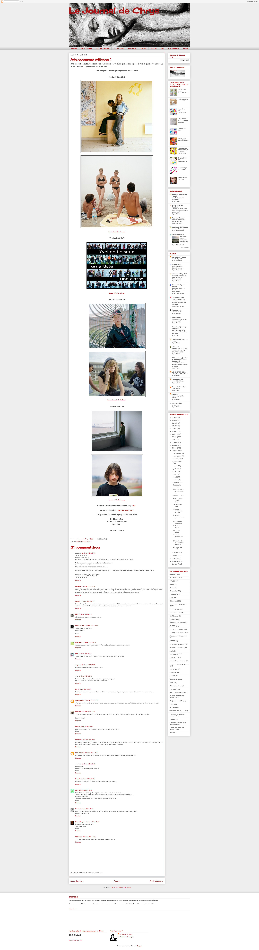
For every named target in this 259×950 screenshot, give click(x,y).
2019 (174, 434)
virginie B (78, 665)
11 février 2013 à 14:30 (85, 726)
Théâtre (172, 719)
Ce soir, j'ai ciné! (177, 548)
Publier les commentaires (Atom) (121, 887)
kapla (172, 651)
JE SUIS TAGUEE (177, 647)
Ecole (172, 619)
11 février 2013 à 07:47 (85, 614)
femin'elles (78, 642)
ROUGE (173, 707)
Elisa (77, 726)
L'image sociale (178, 297)
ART (162, 48)
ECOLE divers (86, 48)
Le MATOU (174, 654)
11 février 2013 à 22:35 (92, 822)
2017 (174, 439)
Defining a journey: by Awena (179, 327)
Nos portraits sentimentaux (178, 491)
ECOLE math (119, 48)
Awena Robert (79, 700)
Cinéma (173, 594)
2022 (175, 426)
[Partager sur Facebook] (104, 539)
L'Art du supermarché (178, 516)
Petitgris (78, 739)
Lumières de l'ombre (179, 339)
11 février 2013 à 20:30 (87, 779)
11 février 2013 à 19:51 (88, 764)
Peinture (173, 689)
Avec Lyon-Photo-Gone (177, 500)
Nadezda (78, 711)
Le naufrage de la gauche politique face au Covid (179, 364)
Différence (174, 616)
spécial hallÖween (178, 381)
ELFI (76, 614)
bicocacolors (177, 403)
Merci (174, 341)
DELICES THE (175, 612)
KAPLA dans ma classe (183, 100)
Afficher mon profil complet (125, 937)
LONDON (173, 669)
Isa (76, 689)
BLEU (172, 588)
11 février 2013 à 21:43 (85, 790)
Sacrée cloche (177, 312)
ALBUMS (132, 48)
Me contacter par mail (75, 940)
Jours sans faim (177, 505)
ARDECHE (174, 577)
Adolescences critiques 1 (178, 536)
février (176, 482)
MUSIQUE (174, 679)
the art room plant (179, 257)
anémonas (175, 405)
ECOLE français (103, 48)
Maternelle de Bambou (177, 206)
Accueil (74, 48)
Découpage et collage (182, 168)
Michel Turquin (80, 822)
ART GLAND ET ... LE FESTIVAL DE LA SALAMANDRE (179, 350)
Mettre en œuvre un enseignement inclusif (184, 238)
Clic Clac (173, 601)
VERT (172, 732)
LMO (76, 653)
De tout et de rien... (179, 387)
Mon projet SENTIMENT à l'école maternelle (183, 150)
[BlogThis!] (100, 539)
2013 (174, 451)
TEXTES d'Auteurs (177, 711)
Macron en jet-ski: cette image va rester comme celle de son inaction (179, 301)
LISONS (143, 48)
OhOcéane (78, 837)
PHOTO (154, 48)
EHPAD (172, 626)
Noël (171, 682)
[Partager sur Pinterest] (106, 539)
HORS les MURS (176, 644)
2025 (175, 417)
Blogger (139, 946)
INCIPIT (174, 397)
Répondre (78, 580)
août (176, 466)
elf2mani (175, 347)
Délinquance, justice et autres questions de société (179, 359)
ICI (134, 506)
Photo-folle (176, 317)
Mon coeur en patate (177, 522)
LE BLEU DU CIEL (126, 510)
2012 (174, 556)
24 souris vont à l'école (183, 139)
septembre (178, 461)
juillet (176, 469)
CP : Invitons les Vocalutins (178, 198)
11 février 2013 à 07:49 (91, 625)
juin (175, 471)
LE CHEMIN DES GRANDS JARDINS (179, 372)
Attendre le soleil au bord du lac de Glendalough (179, 277)
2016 (174, 442)
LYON (185, 48)
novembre (178, 456)
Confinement (175, 609)
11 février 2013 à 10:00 (88, 665)
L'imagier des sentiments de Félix (178, 542)
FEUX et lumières (176, 629)
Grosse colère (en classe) (178, 510)
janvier (176, 552)
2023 (175, 423)
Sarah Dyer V (177, 259)
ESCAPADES (173, 48)
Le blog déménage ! (179, 229)
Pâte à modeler (175, 686)
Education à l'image (177, 622)
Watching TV (178, 495)
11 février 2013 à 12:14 (84, 689)
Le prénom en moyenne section (183, 120)
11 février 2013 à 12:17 (91, 700)
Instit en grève (176, 531)
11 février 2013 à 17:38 (88, 739)
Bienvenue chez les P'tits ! (179, 195)
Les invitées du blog (177, 661)
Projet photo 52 (176, 701)
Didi (76, 790)
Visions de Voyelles (179, 274)
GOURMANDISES (177, 632)
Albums (173, 574)
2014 (174, 448)
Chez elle (173, 591)
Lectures (173, 657)
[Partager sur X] (102, 539)
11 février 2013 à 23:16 (89, 837)
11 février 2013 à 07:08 (88, 553)
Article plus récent (77, 881)
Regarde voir (177, 310)
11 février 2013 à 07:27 (87, 601)
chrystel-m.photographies (178, 395)
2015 (174, 445)
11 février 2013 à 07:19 (88, 586)
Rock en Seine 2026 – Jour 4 (178, 267)
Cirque (172, 597)
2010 (174, 561)
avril (175, 477)
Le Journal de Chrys (114, 10)
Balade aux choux (177, 526)
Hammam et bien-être (178, 636)
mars (176, 480)
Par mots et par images (178, 285)
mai (175, 474)
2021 (174, 428)
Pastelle (77, 779)
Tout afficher (184, 247)
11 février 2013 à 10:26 (85, 676)
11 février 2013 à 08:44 (89, 642)
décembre (178, 453)
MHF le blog (176, 264)
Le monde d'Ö (177, 379)
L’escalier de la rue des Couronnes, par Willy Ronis (179, 289)
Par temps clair (178, 234)
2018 (174, 437)
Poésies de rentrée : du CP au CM (179, 220)
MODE (172, 676)
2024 (175, 420)
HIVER (172, 641)
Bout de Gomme (178, 218)
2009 (175, 564)
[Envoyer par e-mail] (99, 539)
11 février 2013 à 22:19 (86, 809)
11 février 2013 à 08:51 (85, 653)
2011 (174, 558)
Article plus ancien (156, 881)
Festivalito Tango (177, 486)
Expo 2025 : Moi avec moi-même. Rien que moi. (179, 331)
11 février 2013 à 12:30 (88, 711)
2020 (175, 431)
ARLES (172, 581)
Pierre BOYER (79, 625)
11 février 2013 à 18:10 (91, 752)
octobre (177, 459)
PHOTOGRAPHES (86, 541)
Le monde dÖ (79, 752)
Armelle (77, 601)
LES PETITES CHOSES (179, 664)
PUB (171, 704)
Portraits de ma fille (182, 178)
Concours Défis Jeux (178, 604)
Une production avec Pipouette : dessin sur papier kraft (180, 210)
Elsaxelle (78, 586)
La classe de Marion (180, 227)
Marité (77, 809)
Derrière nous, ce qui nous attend (179, 320)
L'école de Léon (182, 129)
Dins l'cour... (176, 388)
